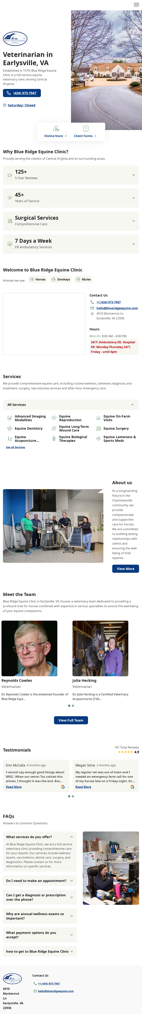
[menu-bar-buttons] (136, 5)
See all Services (15, 447)
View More (125, 568)
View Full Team (71, 720)
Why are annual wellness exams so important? (35, 916)
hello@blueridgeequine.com (56, 991)
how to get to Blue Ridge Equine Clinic (37, 951)
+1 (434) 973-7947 (49, 983)
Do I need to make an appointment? (36, 880)
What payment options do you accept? (31, 934)
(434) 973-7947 (24, 93)
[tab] (69, 706)
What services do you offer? (29, 837)
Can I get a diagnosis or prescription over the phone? (36, 897)
